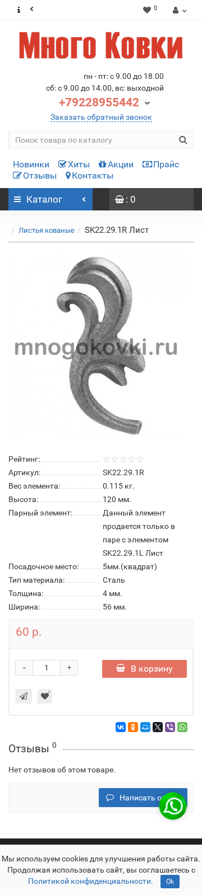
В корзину (152, 668)
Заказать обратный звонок (101, 117)
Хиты (79, 164)
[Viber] (170, 727)
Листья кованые (47, 230)
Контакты (92, 175)
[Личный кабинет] (178, 10)
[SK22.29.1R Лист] (101, 346)
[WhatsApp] (182, 727)
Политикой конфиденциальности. (90, 881)
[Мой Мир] (145, 727)
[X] (158, 727)
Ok (170, 881)
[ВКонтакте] (121, 727)
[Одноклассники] (133, 727)
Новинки (31, 164)
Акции (121, 164)
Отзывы (40, 175)
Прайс (166, 164)
